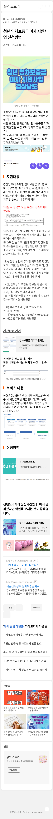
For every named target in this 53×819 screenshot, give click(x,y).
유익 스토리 (12, 6)
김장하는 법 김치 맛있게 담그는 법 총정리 (25, 670)
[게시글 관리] (6, 614)
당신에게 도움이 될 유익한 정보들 (20, 762)
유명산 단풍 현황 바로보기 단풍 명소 (22, 643)
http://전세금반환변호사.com (19, 560)
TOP (47, 809)
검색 (40, 6)
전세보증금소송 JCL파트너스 (22, 565)
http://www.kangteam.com (19, 582)
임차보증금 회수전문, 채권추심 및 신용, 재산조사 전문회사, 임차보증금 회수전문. (26, 591)
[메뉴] (47, 6)
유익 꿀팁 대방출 (14, 626)
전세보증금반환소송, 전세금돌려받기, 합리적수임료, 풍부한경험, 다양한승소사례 (26, 570)
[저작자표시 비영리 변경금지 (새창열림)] (46, 606)
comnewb (38, 812)
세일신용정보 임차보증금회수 (22, 586)
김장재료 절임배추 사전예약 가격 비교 (23, 635)
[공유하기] (19, 607)
